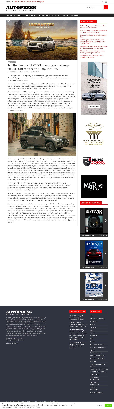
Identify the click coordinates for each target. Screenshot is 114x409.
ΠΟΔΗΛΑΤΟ (93, 387)
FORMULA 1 (93, 327)
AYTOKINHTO (18, 15)
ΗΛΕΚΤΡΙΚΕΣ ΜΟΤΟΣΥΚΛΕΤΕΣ (99, 369)
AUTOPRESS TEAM (28, 71)
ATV (91, 316)
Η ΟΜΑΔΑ (65, 15)
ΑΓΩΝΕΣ (92, 341)
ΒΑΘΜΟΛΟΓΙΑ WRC (95, 353)
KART (91, 330)
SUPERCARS (93, 336)
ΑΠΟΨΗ (57, 15)
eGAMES (92, 324)
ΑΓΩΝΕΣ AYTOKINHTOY (97, 344)
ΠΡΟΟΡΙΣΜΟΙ (94, 390)
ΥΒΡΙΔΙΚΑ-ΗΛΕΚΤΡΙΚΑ (96, 393)
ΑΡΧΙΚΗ (9, 15)
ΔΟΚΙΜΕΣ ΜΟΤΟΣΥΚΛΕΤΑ (97, 358)
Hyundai (37, 71)
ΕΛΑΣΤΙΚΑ (93, 361)
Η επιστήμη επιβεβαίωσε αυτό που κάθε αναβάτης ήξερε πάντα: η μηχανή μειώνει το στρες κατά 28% (92, 41)
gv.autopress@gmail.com (17, 340)
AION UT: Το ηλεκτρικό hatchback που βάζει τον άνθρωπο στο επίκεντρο (76, 317)
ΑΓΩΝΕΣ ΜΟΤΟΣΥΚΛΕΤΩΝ (98, 347)
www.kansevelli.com (12, 343)
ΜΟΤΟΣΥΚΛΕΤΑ (30, 15)
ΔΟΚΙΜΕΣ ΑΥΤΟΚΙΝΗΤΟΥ (97, 356)
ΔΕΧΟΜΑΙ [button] (108, 405)
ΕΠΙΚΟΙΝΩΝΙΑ (74, 15)
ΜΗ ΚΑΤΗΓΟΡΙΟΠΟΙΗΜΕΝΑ (98, 372)
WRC (91, 339)
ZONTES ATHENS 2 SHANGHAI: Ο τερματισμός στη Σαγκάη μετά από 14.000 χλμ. (37, 1)
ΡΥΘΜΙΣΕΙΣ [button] (99, 405)
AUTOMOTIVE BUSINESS (46, 15)
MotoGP (92, 333)
